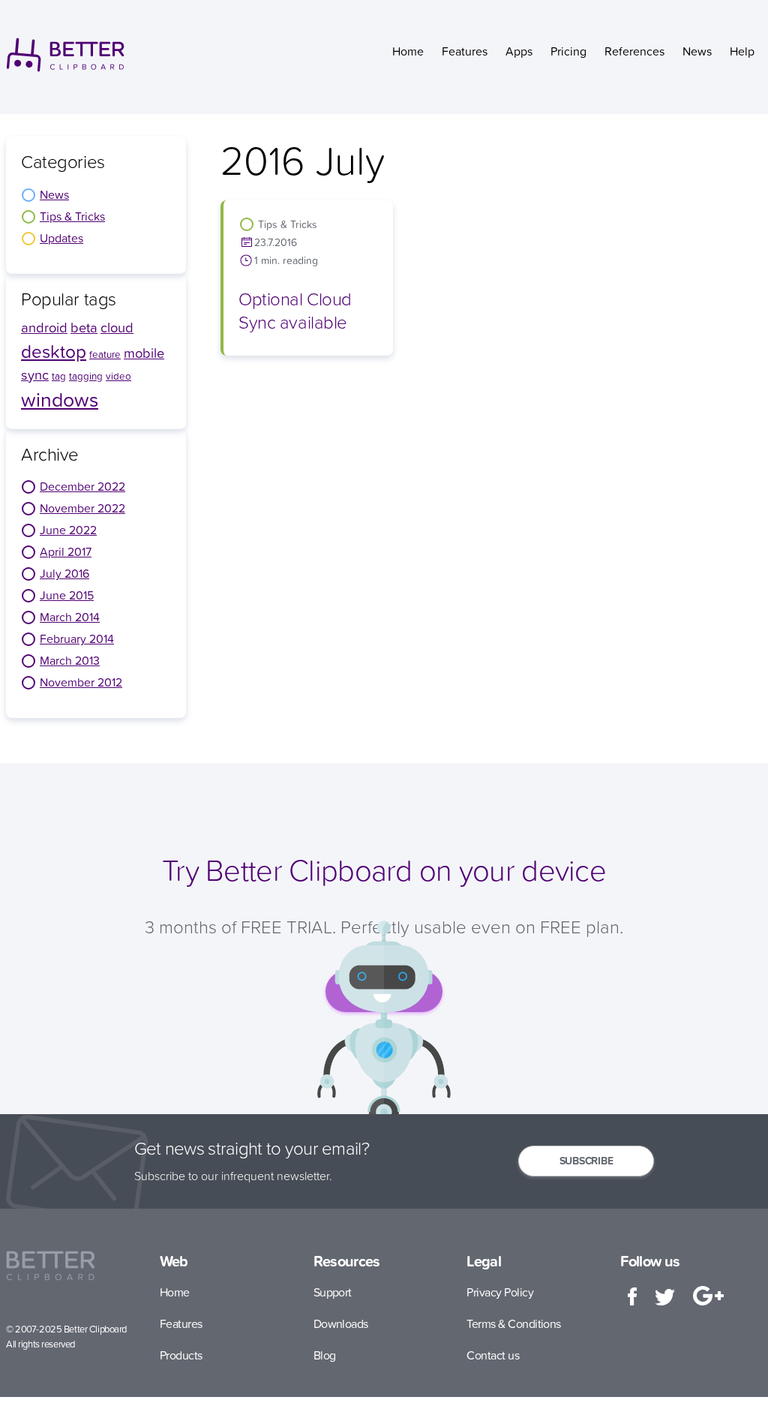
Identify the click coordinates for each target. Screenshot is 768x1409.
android (44, 327)
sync (35, 375)
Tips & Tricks (72, 216)
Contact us (492, 1355)
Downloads (341, 1323)
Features (465, 51)
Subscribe (587, 1160)
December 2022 (82, 486)
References (634, 51)
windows (59, 399)
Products (181, 1355)
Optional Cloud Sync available (295, 310)
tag (59, 375)
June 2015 (67, 595)
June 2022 (68, 530)
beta (84, 327)
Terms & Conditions (513, 1323)
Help (742, 51)
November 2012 (81, 682)
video (118, 375)
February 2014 (77, 638)
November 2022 (82, 508)
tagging (86, 375)
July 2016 (64, 573)
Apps (519, 51)
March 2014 (70, 617)
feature (105, 354)
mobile (144, 353)
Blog (325, 1355)
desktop (53, 351)
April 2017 (66, 551)
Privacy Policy (499, 1292)
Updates (61, 238)
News (697, 51)
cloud (117, 327)
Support (333, 1292)
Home (408, 51)
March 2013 (70, 660)
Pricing (568, 51)
